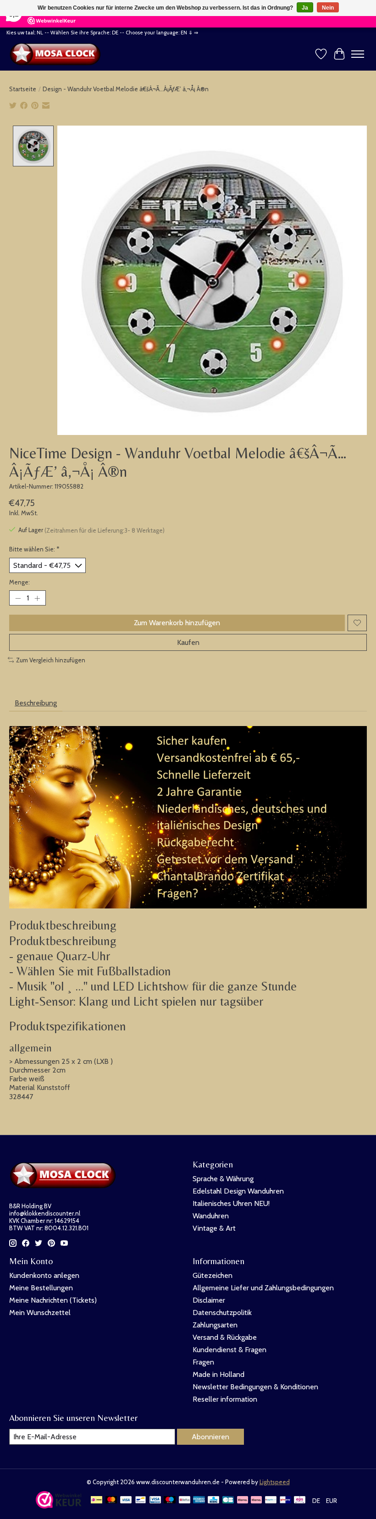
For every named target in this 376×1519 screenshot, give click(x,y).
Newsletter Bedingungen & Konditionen (255, 1386)
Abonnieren (210, 1436)
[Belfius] (184, 1500)
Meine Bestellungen (41, 1287)
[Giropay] (285, 1500)
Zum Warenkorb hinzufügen (177, 622)
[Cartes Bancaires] (228, 1500)
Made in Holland (218, 1374)
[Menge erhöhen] (37, 598)
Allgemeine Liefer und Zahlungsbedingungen (263, 1287)
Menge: (19, 582)
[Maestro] (170, 1500)
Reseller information (225, 1399)
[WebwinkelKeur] (59, 1506)
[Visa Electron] (155, 1500)
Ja (305, 8)
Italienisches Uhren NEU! (231, 1203)
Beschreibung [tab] (36, 703)
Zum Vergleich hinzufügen (50, 660)
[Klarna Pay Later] (242, 1500)
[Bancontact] (140, 1500)
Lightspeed (275, 1482)
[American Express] (199, 1500)
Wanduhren (211, 1215)
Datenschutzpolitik (222, 1312)
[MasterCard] (111, 1500)
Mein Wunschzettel (40, 1312)
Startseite (22, 89)
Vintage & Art (214, 1228)
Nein (328, 8)
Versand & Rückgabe (225, 1337)
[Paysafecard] (270, 1500)
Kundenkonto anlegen (44, 1275)
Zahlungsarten (215, 1325)
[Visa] (126, 1500)
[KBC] (213, 1500)
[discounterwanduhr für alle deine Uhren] (57, 54)
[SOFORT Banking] (256, 1500)
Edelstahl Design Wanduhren (238, 1191)
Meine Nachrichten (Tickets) (53, 1300)
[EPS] (299, 1500)
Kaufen (188, 642)
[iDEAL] (96, 1500)
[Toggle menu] (357, 54)
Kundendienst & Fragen (229, 1349)
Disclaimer (209, 1300)
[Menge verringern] (18, 598)
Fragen (203, 1362)
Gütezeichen (212, 1275)
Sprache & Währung (223, 1178)
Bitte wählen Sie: (34, 549)
